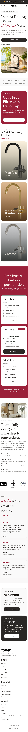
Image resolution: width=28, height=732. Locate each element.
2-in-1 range (15, 391)
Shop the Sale (14, 39)
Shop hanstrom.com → (12, 609)
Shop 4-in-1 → (14, 351)
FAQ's (2, 688)
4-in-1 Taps (4, 672)
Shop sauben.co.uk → (12, 636)
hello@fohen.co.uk (5, 719)
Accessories (4, 677)
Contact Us (4, 685)
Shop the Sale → (14, 120)
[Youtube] (15, 728)
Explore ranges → (6, 44)
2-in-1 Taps (4, 666)
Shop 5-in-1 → (14, 381)
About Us (3, 705)
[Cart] (26, 5)
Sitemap (3, 713)
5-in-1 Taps (4, 675)
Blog (2, 707)
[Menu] (1, 6)
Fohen (15, 722)
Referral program (6, 694)
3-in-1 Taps (4, 669)
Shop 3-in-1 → (14, 320)
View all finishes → (6, 138)
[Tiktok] (18, 728)
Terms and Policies (14, 725)
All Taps (3, 663)
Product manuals (6, 691)
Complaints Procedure (7, 697)
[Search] (5, 5)
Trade (2, 710)
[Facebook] (10, 728)
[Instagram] (13, 728)
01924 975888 (4, 717)
